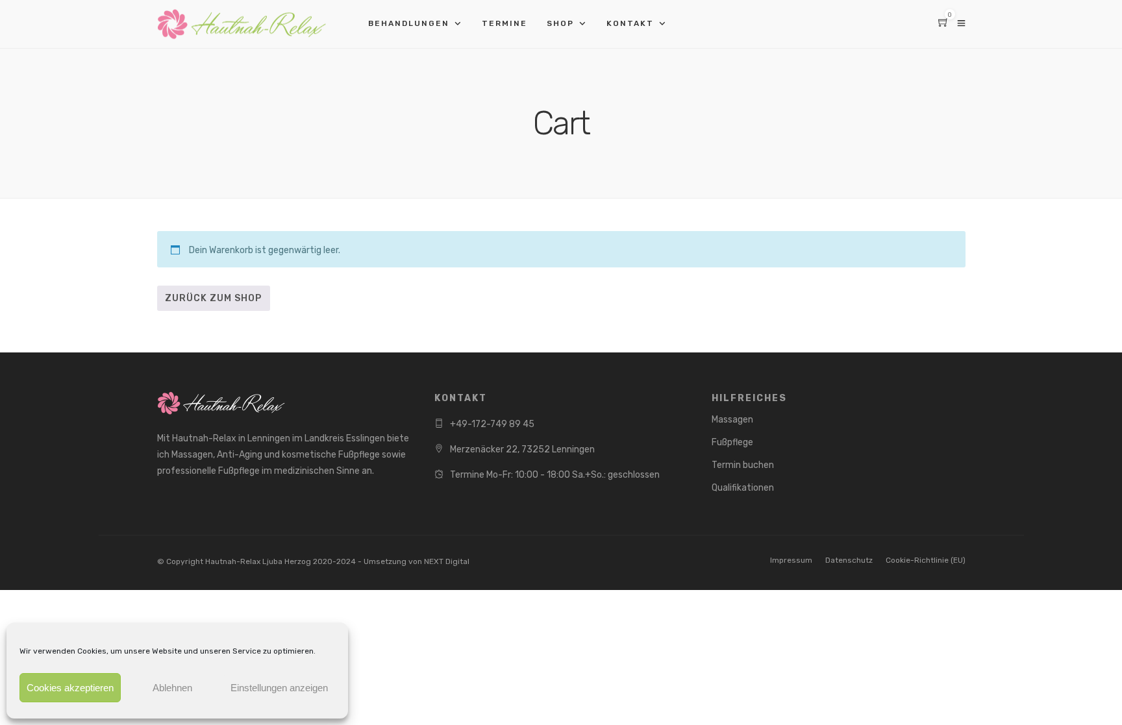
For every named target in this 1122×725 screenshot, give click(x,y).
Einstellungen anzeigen (279, 687)
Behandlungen (408, 23)
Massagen (732, 419)
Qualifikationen (743, 487)
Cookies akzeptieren (70, 687)
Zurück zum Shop (213, 298)
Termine (504, 23)
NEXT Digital (446, 561)
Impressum (791, 560)
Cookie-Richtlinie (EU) (926, 560)
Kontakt (630, 23)
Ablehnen (172, 687)
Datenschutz (849, 560)
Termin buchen (743, 465)
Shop (560, 23)
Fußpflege (732, 442)
